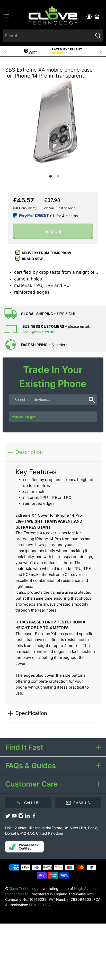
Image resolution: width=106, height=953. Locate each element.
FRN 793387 (40, 905)
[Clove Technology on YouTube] (14, 817)
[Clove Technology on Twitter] (7, 817)
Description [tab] (29, 452)
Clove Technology (23, 888)
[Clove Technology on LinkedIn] (27, 817)
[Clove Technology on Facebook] (34, 817)
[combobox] (48, 35)
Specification (31, 713)
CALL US (31, 802)
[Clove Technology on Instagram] (20, 817)
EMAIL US (81, 802)
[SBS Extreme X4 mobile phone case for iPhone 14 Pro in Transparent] (53, 124)
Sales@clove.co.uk (38, 332)
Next (100, 51)
